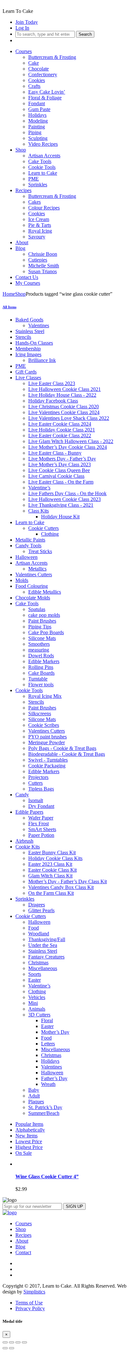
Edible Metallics (44, 592)
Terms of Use (29, 1302)
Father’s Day (54, 1078)
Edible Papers (29, 812)
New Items (26, 1135)
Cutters (35, 783)
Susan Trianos (42, 271)
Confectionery (42, 74)
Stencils (23, 337)
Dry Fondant (41, 806)
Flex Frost (38, 823)
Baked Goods (29, 319)
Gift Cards (26, 372)
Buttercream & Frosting (52, 57)
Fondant (36, 103)
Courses (23, 51)
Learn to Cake (42, 173)
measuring (38, 650)
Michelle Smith (43, 265)
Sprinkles (37, 184)
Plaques (36, 1101)
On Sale (23, 1153)
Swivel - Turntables (48, 760)
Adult (34, 1095)
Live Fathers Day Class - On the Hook (67, 493)
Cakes (34, 202)
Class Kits (38, 511)
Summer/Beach (43, 1113)
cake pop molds (44, 615)
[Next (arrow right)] (11, 1348)
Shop (20, 150)
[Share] (11, 1342)
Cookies (36, 80)
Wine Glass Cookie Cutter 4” (47, 1176)
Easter (34, 980)
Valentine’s (39, 487)
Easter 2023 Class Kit (50, 864)
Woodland (38, 933)
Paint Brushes (42, 621)
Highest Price (29, 1147)
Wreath (48, 1084)
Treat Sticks (40, 551)
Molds (21, 580)
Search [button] (85, 34)
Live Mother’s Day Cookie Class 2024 (67, 447)
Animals (36, 1009)
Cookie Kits (27, 846)
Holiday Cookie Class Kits (55, 858)
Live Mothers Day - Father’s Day (62, 458)
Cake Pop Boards (46, 632)
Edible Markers (43, 661)
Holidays (37, 115)
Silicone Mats (42, 638)
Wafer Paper (40, 817)
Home (9, 294)
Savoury (36, 236)
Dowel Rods (41, 655)
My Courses (27, 283)
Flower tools (41, 684)
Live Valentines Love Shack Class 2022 (68, 418)
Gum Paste (39, 109)
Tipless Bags (41, 789)
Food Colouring (31, 586)
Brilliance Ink (42, 360)
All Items (9, 307)
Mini (33, 1003)
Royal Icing (40, 231)
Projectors (38, 777)
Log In (22, 28)
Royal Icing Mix (45, 696)
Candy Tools (28, 545)
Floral (47, 1020)
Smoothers (39, 644)
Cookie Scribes (43, 725)
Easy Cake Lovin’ (46, 92)
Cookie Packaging (46, 765)
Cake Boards (41, 673)
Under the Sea (42, 945)
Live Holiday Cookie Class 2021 (61, 429)
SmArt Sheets (42, 829)
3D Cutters (39, 1014)
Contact (23, 1252)
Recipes (23, 190)
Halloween (26, 557)
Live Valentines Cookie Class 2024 (63, 412)
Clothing (50, 534)
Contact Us (26, 277)
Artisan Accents (44, 155)
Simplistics (34, 1291)
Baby (33, 1090)
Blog (20, 248)
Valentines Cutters (33, 574)
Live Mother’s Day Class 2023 (59, 464)
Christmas (38, 962)
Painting (36, 126)
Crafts (34, 86)
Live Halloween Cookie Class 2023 (64, 499)
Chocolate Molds (32, 597)
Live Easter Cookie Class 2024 (59, 424)
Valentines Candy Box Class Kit (61, 887)
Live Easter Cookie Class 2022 (59, 435)
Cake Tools (39, 161)
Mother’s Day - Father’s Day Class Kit (67, 881)
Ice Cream (38, 219)
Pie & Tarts (39, 225)
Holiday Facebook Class (53, 400)
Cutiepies (37, 260)
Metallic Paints (30, 539)
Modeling (38, 121)
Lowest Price (28, 1141)
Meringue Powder (46, 742)
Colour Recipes (44, 207)
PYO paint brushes (47, 736)
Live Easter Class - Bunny (55, 453)
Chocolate (38, 68)
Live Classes (28, 377)
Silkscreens (39, 713)
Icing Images (28, 354)
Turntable (37, 678)
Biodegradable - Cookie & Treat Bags (66, 754)
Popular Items (29, 1124)
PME (33, 178)
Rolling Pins (40, 667)
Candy (22, 794)
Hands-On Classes (34, 343)
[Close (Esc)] (5, 1342)
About (21, 242)
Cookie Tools (42, 167)
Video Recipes (43, 144)
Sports (34, 974)
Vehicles (36, 997)
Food (33, 928)
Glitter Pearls (41, 910)
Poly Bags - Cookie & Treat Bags (62, 748)
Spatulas (36, 609)
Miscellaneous (42, 968)
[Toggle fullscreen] (18, 1342)
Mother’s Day (55, 1032)
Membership (28, 348)
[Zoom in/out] (24, 1342)
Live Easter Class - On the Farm (60, 482)
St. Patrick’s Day (45, 1107)
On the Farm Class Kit (51, 893)
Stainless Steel (29, 331)
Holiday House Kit (60, 516)
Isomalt (35, 800)
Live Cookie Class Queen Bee (59, 470)
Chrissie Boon (42, 254)
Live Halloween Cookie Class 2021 (64, 389)
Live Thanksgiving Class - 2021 (60, 505)
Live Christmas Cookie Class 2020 (63, 406)
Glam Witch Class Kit (50, 875)
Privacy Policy (30, 1308)
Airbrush (24, 841)
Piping (34, 132)
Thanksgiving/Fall (46, 939)
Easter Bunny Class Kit (52, 852)
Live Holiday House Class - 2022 (62, 395)
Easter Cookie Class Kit (52, 870)
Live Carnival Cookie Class (56, 476)
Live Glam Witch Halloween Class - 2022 (70, 441)
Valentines (38, 325)
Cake (33, 63)
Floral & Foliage (45, 97)
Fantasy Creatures (46, 956)
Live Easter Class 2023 (51, 383)
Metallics (37, 568)
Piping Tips (39, 626)
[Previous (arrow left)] (5, 1348)
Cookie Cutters (43, 528)
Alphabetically (30, 1130)
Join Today (26, 22)
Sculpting (37, 138)
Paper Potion (41, 835)
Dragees (36, 904)
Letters (48, 1043)
